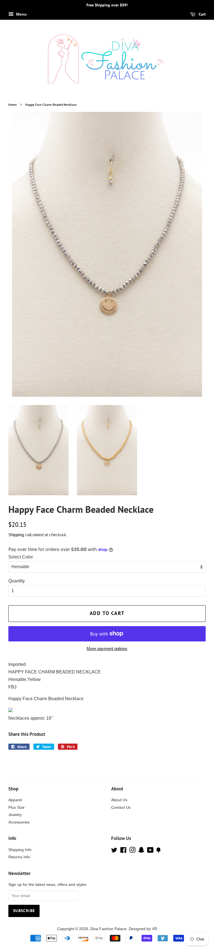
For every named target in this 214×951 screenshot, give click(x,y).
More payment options (107, 648)
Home (12, 104)
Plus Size (16, 807)
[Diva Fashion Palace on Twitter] (114, 851)
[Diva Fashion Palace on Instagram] (132, 851)
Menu (21, 14)
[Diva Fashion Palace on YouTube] (150, 851)
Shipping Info (19, 850)
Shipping (16, 534)
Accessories (19, 822)
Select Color (20, 557)
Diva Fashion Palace (108, 929)
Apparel (15, 800)
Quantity (16, 581)
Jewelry (15, 815)
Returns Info (19, 857)
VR (154, 929)
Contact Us (121, 807)
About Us (119, 800)
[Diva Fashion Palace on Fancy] (158, 851)
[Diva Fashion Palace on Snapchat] (141, 851)
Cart (202, 14)
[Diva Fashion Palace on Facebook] (123, 851)
